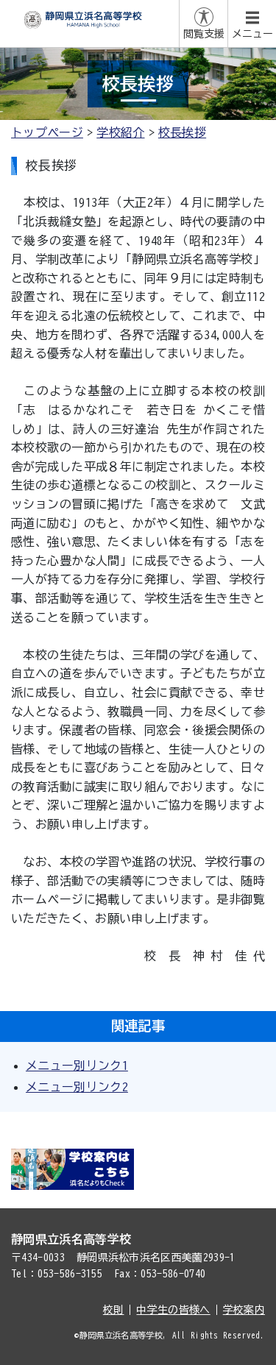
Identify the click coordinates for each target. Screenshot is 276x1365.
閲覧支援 (203, 34)
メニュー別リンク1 (77, 1065)
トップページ (47, 132)
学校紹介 (120, 132)
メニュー (252, 34)
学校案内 (244, 1310)
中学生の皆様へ (173, 1310)
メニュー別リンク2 (77, 1087)
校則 (113, 1310)
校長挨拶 (182, 132)
